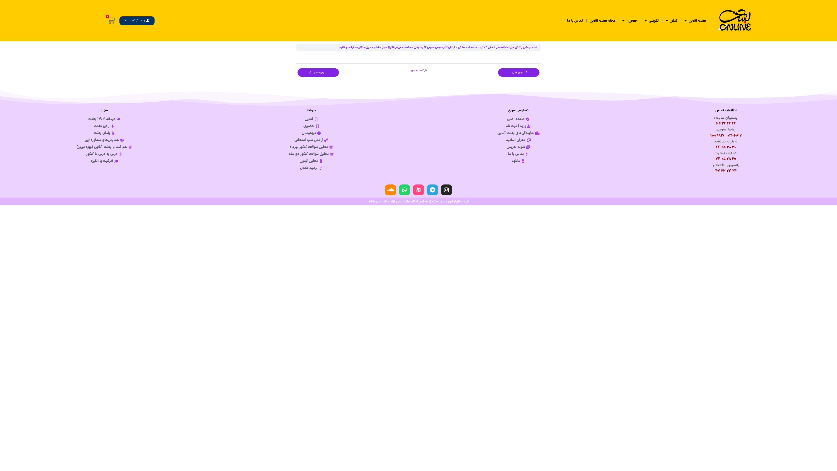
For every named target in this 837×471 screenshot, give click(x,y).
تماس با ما (575, 20)
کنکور (673, 20)
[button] (137, 20)
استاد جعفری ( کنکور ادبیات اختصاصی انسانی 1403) (508, 47)
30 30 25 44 (726, 147)
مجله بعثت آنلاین (602, 20)
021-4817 (735, 135)
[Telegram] (432, 189)
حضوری (632, 20)
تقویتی (654, 20)
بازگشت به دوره (419, 70)
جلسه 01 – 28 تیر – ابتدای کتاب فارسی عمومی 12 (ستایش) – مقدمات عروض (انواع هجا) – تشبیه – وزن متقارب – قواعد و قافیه (408, 47)
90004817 (717, 135)
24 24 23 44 (726, 171)
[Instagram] (446, 189)
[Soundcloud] (390, 189)
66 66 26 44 (726, 123)
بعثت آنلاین (697, 20)
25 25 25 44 (726, 159)
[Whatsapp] (404, 189)
